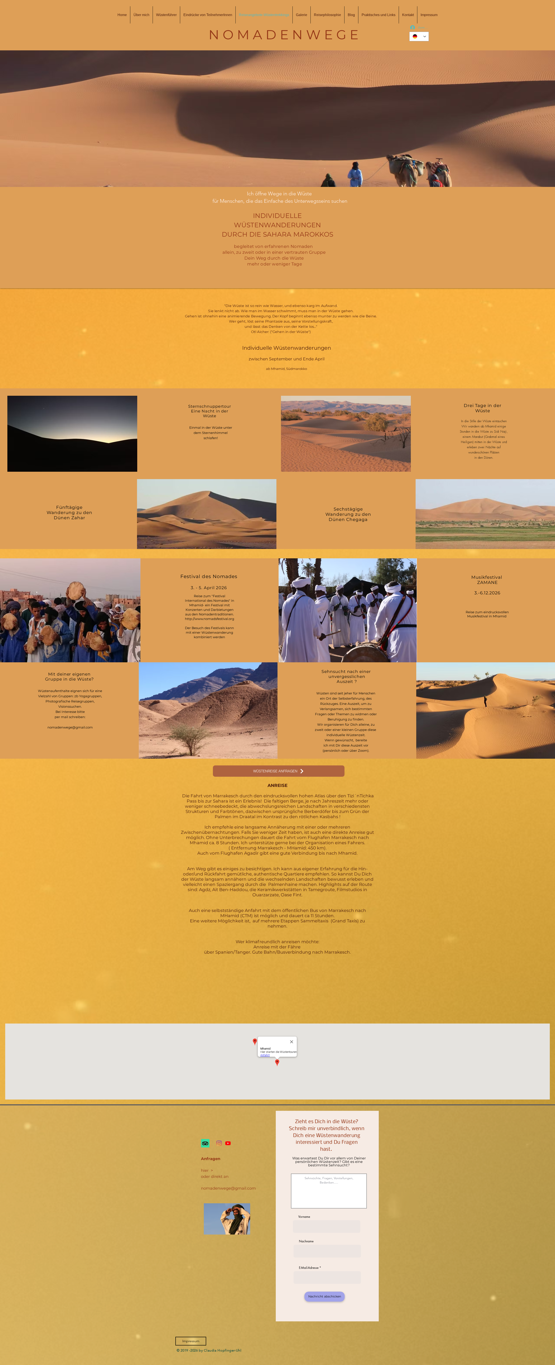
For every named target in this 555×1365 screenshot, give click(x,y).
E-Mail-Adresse (308, 1267)
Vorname (304, 1216)
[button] (277, 118)
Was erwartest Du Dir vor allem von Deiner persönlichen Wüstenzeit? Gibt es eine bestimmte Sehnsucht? (329, 1162)
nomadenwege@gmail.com (70, 727)
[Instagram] (219, 1143)
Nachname (306, 1241)
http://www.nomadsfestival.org (209, 619)
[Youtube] (228, 1143)
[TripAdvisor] (205, 1143)
